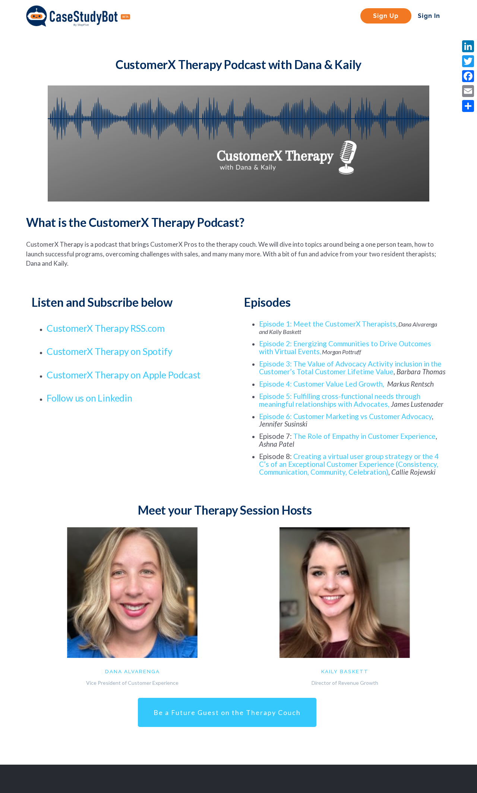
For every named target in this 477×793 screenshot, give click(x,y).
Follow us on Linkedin (90, 397)
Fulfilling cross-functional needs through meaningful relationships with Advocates (339, 400)
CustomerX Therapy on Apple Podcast (123, 374)
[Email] (468, 91)
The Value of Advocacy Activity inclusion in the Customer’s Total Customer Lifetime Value (350, 367)
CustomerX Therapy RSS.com (106, 328)
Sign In (429, 15)
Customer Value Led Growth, (338, 384)
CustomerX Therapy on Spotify (109, 351)
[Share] (468, 106)
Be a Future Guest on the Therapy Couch (227, 712)
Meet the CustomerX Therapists (344, 323)
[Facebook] (468, 76)
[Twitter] (468, 61)
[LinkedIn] (468, 46)
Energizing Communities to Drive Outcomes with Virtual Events (345, 347)
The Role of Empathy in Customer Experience (364, 436)
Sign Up (386, 15)
